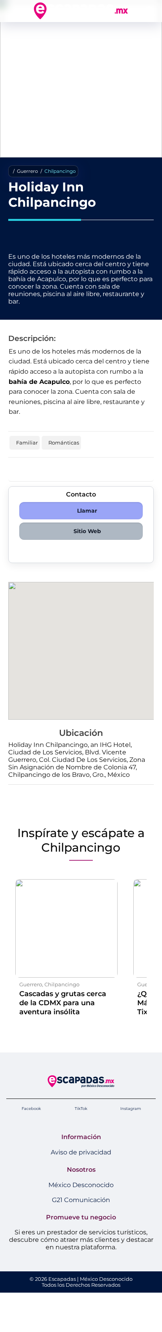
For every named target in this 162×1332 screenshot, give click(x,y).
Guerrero (27, 171)
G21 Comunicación (81, 1200)
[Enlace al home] (81, 11)
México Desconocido (81, 1185)
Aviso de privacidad (81, 1152)
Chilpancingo (60, 171)
